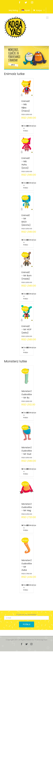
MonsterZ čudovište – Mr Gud (26, 451)
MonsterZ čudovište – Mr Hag (26, 507)
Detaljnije (30, 126)
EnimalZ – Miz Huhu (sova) (25, 163)
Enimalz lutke (14, 74)
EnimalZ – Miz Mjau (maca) (25, 106)
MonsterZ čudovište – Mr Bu (26, 394)
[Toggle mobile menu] (47, 17)
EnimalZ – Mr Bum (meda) (26, 275)
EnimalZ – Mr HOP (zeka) (26, 329)
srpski (27, 10)
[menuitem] (13, 10)
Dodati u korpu (24, 128)
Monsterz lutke (15, 361)
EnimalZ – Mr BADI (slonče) (26, 220)
